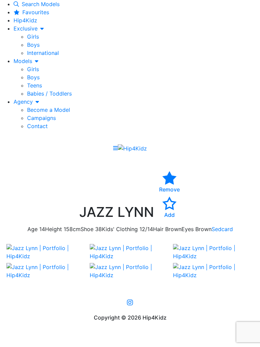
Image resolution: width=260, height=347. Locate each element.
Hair (158, 229)
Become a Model (48, 109)
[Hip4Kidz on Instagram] (130, 302)
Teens (34, 85)
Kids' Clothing (120, 229)
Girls (33, 36)
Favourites (35, 12)
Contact (37, 126)
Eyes (187, 229)
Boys (33, 44)
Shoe (87, 229)
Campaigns (41, 118)
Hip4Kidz (25, 20)
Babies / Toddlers (49, 93)
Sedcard (222, 229)
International (43, 52)
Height (53, 229)
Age (32, 229)
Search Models (41, 4)
